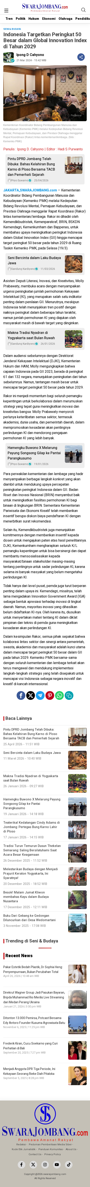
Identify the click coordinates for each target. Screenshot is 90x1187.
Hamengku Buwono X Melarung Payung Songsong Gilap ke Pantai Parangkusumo (34, 453)
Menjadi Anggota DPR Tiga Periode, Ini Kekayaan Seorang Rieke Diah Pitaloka (29, 1071)
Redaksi (21, 1144)
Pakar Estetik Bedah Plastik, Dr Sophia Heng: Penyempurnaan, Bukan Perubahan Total (33, 969)
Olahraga (65, 18)
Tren (9, 18)
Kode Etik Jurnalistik (23, 1149)
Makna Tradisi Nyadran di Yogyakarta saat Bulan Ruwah (31, 335)
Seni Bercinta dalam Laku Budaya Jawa (34, 260)
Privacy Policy (52, 1154)
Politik (20, 18)
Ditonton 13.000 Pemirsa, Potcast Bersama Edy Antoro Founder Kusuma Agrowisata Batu (34, 1020)
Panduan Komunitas (50, 1149)
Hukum (33, 18)
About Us (71, 1149)
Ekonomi (48, 18)
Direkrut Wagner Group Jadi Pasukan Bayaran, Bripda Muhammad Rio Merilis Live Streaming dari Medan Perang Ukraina (34, 997)
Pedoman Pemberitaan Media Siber (50, 1144)
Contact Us (35, 1154)
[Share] (81, 57)
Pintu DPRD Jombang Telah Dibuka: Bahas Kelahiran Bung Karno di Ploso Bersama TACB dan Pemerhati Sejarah (31, 166)
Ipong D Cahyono (30, 55)
